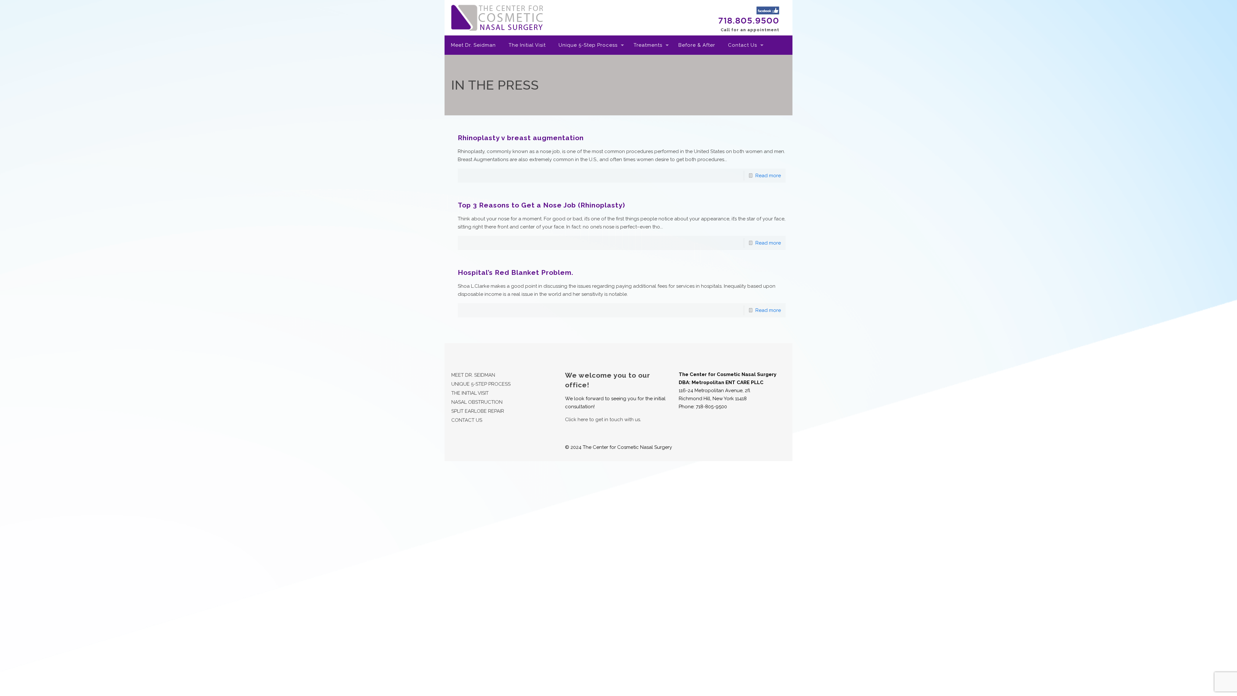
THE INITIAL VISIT (470, 393)
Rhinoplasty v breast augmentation (521, 138)
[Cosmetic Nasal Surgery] (497, 17)
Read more (768, 176)
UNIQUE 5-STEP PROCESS (481, 384)
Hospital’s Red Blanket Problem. (515, 272)
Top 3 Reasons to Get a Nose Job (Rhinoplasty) (541, 205)
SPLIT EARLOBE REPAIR (477, 411)
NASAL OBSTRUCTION (477, 402)
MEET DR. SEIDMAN (473, 375)
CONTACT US (466, 420)
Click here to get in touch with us (602, 419)
